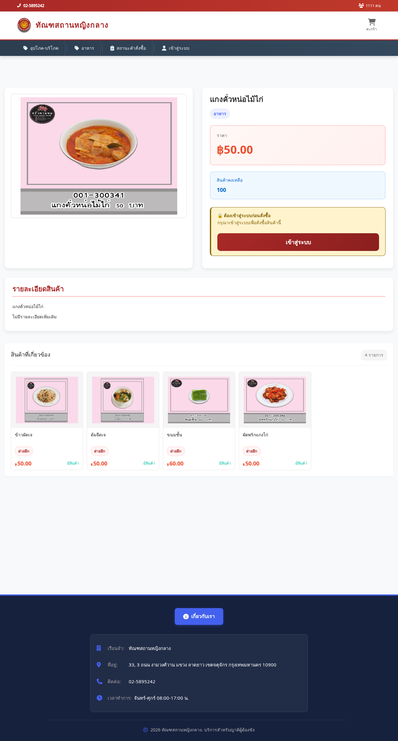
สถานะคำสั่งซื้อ (131, 48)
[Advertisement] (191, 532)
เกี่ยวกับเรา (203, 616)
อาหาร (87, 48)
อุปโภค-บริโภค (44, 48)
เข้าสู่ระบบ (179, 48)
